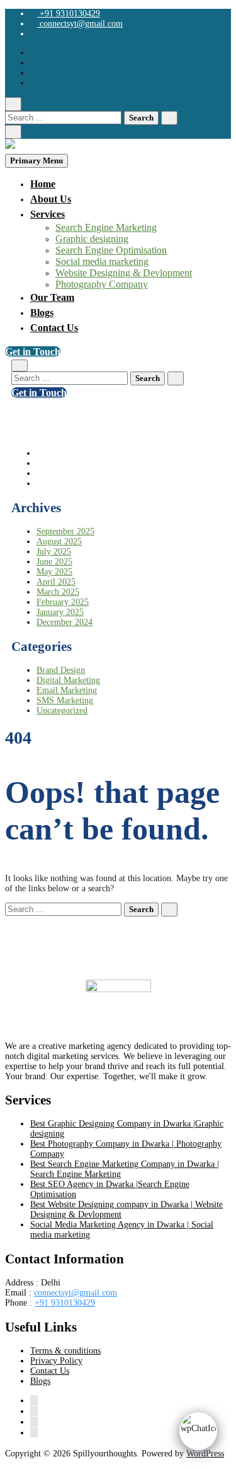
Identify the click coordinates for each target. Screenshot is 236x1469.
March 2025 (58, 592)
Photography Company (101, 284)
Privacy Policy (56, 1361)
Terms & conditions (65, 1350)
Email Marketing (67, 690)
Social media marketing (102, 261)
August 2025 (59, 541)
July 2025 (54, 551)
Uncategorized (62, 710)
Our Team (52, 297)
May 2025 (54, 571)
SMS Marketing (65, 700)
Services (47, 214)
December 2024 (65, 622)
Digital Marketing (68, 680)
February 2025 (63, 602)
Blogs (41, 312)
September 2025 (65, 531)
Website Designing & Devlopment (123, 272)
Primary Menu (36, 160)
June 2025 (54, 561)
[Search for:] (64, 117)
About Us (50, 199)
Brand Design (61, 670)
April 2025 (56, 582)
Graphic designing (91, 238)
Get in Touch (32, 351)
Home (42, 184)
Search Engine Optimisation (111, 250)
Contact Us (54, 327)
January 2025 (60, 612)
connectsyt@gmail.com (80, 23)
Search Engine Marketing (106, 227)
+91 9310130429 (68, 13)
